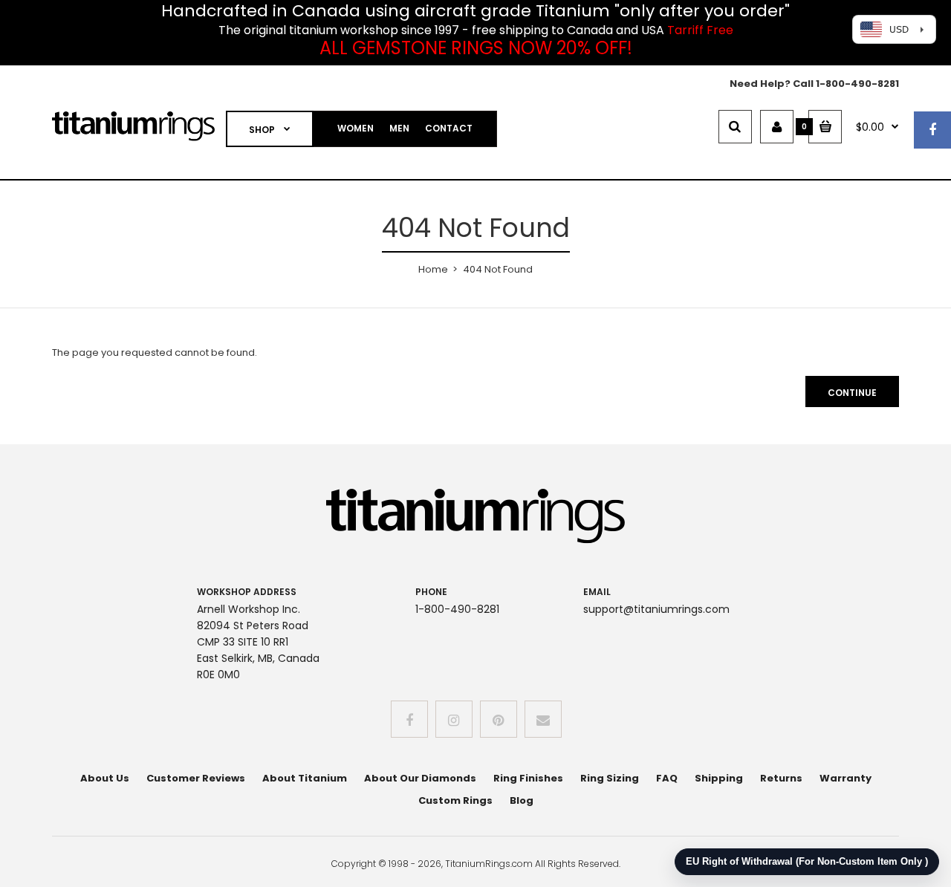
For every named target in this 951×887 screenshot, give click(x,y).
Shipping (719, 778)
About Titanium (304, 778)
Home (433, 269)
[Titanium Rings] (133, 138)
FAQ (667, 778)
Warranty (845, 778)
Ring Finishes (528, 778)
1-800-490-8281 (857, 84)
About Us (104, 778)
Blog (521, 800)
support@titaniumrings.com (656, 609)
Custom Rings (455, 800)
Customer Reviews (195, 778)
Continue (852, 392)
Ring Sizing (609, 778)
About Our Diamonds (420, 778)
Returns (781, 778)
